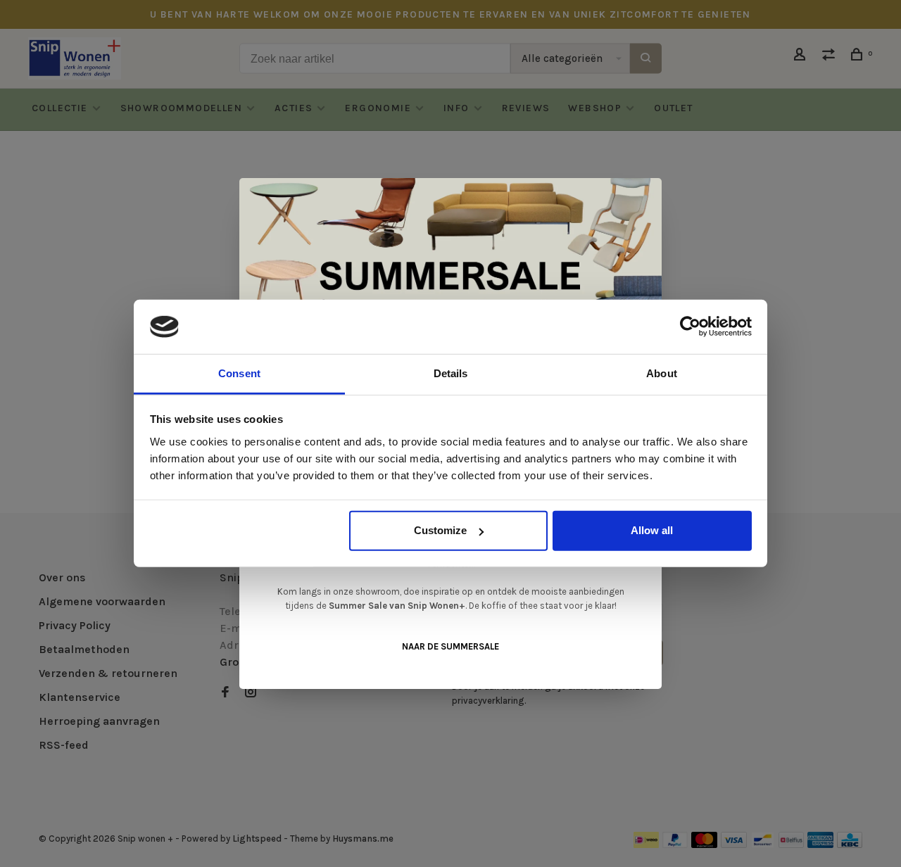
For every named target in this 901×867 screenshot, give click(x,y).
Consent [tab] (239, 373)
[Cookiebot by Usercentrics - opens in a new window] (690, 326)
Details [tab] (451, 373)
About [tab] (661, 373)
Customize (440, 530)
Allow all (652, 530)
